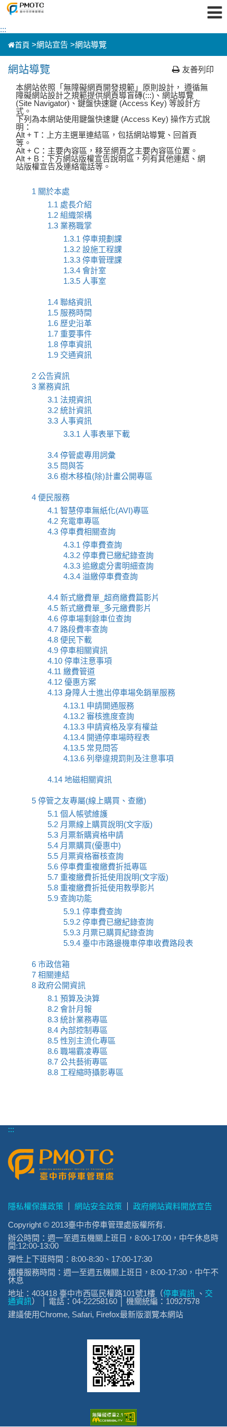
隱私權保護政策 (35, 1206)
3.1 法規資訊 (70, 399)
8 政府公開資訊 (59, 985)
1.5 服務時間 (70, 312)
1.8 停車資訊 (70, 344)
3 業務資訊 (51, 386)
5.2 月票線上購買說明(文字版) (100, 824)
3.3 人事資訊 (70, 420)
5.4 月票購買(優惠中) (84, 845)
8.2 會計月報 (70, 1008)
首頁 (22, 45)
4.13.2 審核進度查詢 (98, 716)
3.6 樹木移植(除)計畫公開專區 (100, 476)
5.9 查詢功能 (70, 898)
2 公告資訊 (51, 375)
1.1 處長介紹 (70, 204)
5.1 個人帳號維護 (78, 813)
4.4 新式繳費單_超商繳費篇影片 (103, 597)
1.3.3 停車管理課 (92, 259)
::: (3, 29)
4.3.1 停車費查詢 (92, 544)
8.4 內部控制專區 (78, 1030)
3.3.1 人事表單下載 (96, 433)
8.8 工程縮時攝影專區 (86, 1072)
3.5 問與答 (66, 465)
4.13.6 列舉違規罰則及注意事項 (118, 758)
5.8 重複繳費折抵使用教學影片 (101, 887)
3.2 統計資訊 (70, 410)
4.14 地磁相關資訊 (80, 779)
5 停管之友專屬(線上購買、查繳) (89, 800)
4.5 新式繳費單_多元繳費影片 (100, 608)
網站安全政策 (98, 1206)
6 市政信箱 (51, 964)
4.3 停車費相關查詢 (82, 531)
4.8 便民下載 (70, 639)
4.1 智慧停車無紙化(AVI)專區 (98, 510)
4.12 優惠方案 (72, 681)
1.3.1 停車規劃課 (92, 238)
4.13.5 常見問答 (90, 747)
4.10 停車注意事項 (80, 660)
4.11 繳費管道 (71, 671)
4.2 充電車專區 (74, 520)
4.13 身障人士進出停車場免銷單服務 (111, 692)
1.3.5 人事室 (84, 280)
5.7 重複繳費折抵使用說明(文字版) (108, 877)
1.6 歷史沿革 (70, 323)
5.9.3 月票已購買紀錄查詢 (108, 932)
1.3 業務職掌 (70, 225)
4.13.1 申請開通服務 (98, 705)
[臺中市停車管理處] (44, 9)
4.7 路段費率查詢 (78, 629)
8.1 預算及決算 (74, 998)
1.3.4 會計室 (84, 270)
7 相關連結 (51, 974)
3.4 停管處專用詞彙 (82, 455)
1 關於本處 (51, 191)
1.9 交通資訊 (70, 354)
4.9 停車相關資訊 (78, 650)
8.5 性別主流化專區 (82, 1040)
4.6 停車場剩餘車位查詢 (89, 618)
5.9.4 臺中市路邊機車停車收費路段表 (128, 942)
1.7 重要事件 (70, 333)
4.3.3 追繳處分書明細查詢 (108, 565)
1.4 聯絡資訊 (70, 302)
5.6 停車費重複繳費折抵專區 (97, 866)
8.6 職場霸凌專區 (78, 1051)
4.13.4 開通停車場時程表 (106, 737)
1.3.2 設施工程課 (92, 249)
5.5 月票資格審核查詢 (86, 855)
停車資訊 (179, 1293)
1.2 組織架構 (70, 214)
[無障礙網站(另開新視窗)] (113, 1422)
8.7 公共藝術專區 (78, 1061)
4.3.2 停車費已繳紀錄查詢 (108, 555)
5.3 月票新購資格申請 (86, 834)
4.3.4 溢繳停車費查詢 (100, 576)
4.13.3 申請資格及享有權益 (110, 726)
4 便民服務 (51, 497)
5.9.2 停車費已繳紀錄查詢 (108, 921)
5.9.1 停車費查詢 (92, 911)
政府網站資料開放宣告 (172, 1206)
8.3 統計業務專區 (78, 1019)
